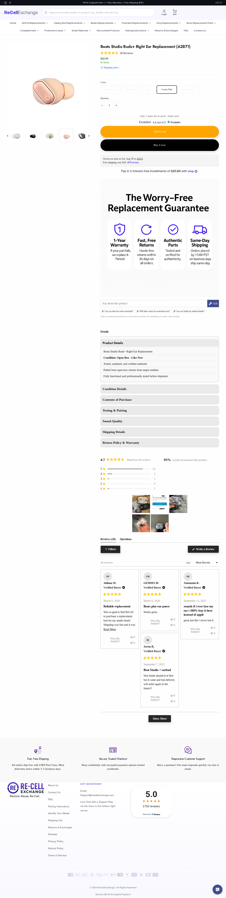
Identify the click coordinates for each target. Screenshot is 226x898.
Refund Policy (55, 848)
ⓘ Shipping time (110, 67)
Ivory (149, 89)
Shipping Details (114, 432)
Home (13, 22)
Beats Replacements (102, 22)
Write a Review (207, 550)
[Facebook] (10, 3)
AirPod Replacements (33, 22)
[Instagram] (5, 3)
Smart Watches (80, 30)
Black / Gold (131, 89)
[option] (48, 85)
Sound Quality (112, 421)
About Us (53, 785)
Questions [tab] (126, 540)
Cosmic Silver (188, 89)
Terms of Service (57, 855)
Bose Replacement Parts (200, 22)
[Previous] (9, 136)
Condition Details (114, 389)
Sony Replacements (167, 22)
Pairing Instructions (135, 30)
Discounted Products (108, 30)
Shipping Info (55, 820)
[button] (116, 53)
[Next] (87, 136)
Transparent (110, 89)
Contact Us (54, 792)
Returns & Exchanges (166, 30)
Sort (188, 562)
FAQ (186, 30)
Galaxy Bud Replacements (68, 22)
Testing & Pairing (115, 410)
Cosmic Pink (166, 89)
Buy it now (160, 145)
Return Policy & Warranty (121, 442)
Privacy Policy (55, 841)
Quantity (104, 98)
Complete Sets (28, 30)
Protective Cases (53, 30)
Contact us (200, 30)
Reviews (52, 834)
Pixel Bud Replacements (135, 22)
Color (103, 82)
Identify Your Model (58, 813)
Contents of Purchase (117, 399)
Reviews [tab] (108, 540)
